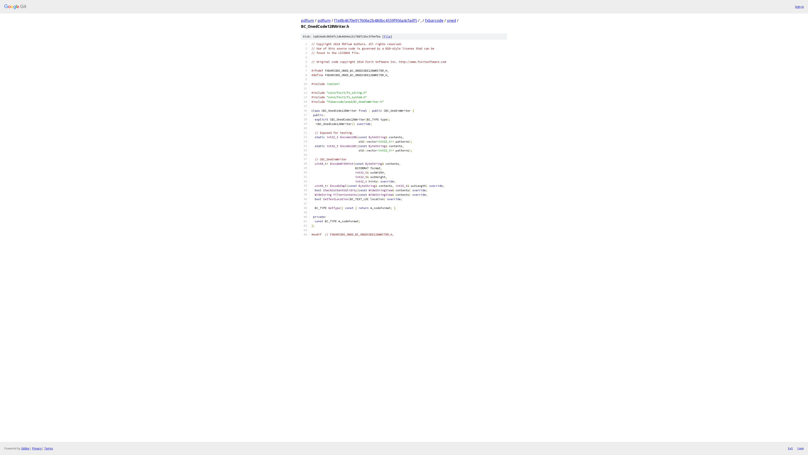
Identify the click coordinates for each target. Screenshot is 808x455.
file (387, 36)
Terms (48, 448)
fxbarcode (434, 20)
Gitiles (25, 448)
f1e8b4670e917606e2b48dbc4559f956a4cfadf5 (375, 20)
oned (451, 20)
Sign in (799, 7)
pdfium (307, 20)
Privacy (37, 448)
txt (790, 448)
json (800, 448)
